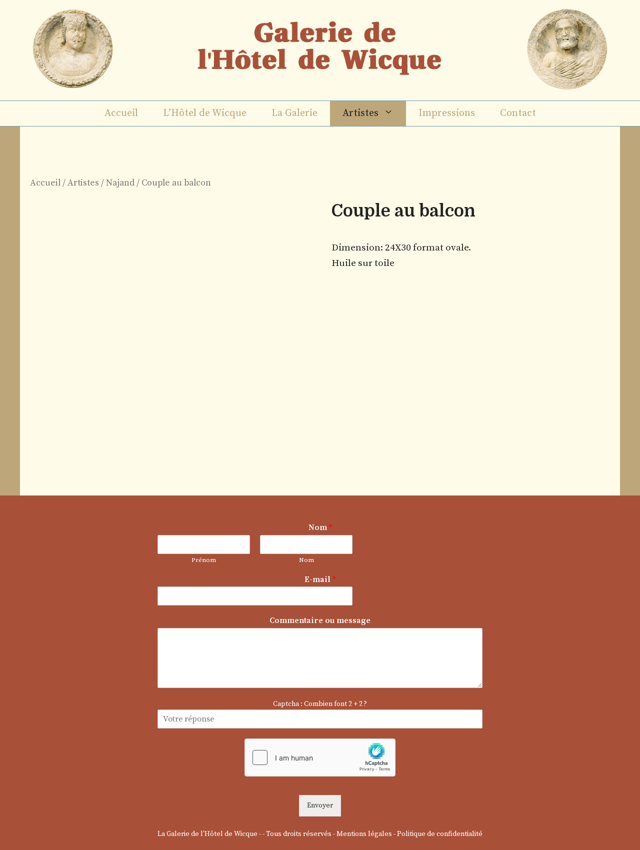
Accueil (121, 113)
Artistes (360, 113)
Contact (518, 113)
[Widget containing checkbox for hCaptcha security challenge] (320, 757)
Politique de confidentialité (439, 834)
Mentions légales (364, 834)
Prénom (204, 560)
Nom (320, 527)
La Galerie (295, 113)
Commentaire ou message (320, 621)
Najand (120, 183)
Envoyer (320, 805)
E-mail (320, 579)
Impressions (446, 113)
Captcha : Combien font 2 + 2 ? (320, 704)
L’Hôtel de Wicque (204, 113)
